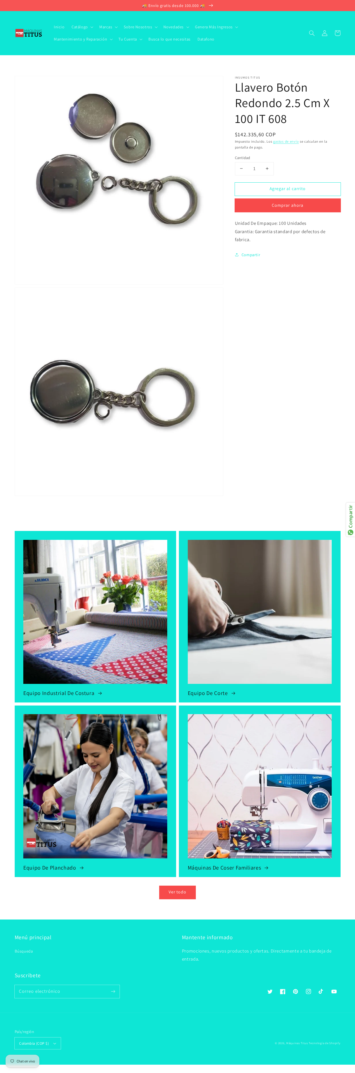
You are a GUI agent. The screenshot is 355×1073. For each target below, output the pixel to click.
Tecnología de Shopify (324, 1043)
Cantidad (242, 157)
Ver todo (177, 892)
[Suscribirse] (112, 991)
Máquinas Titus (297, 1043)
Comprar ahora (287, 205)
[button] (312, 33)
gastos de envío (286, 141)
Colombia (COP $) (34, 1043)
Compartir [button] (251, 254)
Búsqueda (24, 951)
